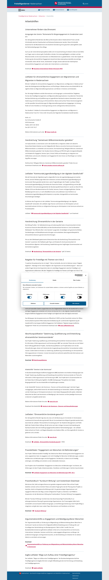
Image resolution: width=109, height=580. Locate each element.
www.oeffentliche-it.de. (67, 325)
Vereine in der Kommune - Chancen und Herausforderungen (60, 406)
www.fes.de (53, 437)
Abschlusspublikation (40, 360)
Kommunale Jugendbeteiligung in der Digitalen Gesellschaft (51, 213)
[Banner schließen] (85, 275)
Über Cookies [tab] (76, 280)
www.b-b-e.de (54, 401)
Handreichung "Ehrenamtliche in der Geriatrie (47, 251)
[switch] (46, 297)
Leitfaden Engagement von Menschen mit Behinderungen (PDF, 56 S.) (54, 473)
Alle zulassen (75, 303)
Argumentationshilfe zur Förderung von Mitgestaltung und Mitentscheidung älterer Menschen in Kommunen (55, 545)
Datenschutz (75, 575)
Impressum (75, 578)
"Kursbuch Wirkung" (40, 511)
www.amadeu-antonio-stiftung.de (54, 165)
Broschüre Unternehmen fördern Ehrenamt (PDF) (48, 69)
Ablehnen (33, 303)
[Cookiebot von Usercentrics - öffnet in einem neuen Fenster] (75, 275)
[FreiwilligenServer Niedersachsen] (28, 4)
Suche (86, 4)
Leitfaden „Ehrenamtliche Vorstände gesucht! (47, 442)
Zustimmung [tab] (32, 280)
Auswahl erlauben (54, 303)
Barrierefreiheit (76, 573)
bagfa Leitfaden (38, 568)
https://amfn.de (51, 132)
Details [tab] (54, 280)
